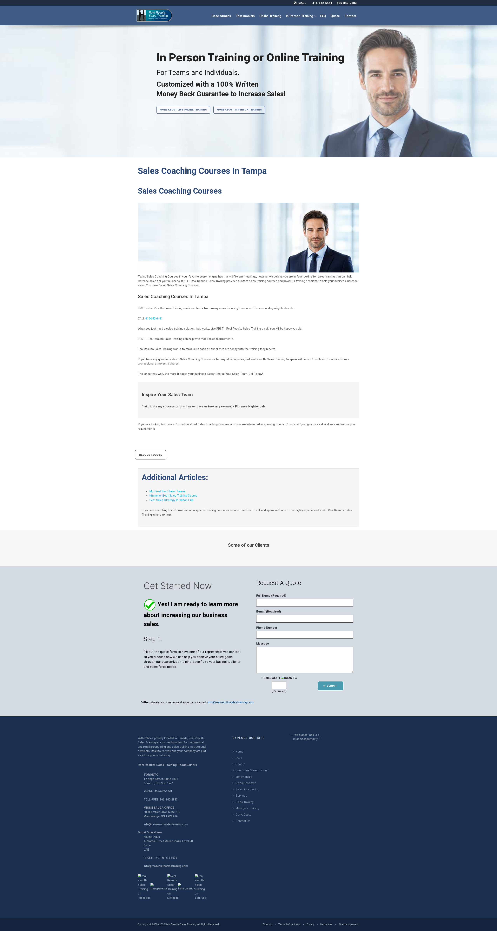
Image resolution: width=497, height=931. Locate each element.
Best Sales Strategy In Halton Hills (171, 500)
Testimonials (245, 16)
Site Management (348, 924)
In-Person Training (300, 16)
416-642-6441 (322, 3)
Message (262, 643)
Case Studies (222, 16)
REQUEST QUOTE (150, 454)
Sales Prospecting (247, 789)
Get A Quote (243, 814)
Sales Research (245, 783)
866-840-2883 (347, 3)
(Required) (279, 691)
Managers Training (247, 808)
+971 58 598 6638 (165, 858)
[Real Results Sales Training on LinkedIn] (172, 886)
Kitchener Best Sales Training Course (173, 495)
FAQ (323, 16)
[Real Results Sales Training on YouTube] (200, 886)
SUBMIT (333, 685)
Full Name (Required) (271, 595)
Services (241, 795)
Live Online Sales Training (251, 770)
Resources (326, 924)
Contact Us (242, 821)
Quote (336, 16)
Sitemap (267, 924)
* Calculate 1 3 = (279, 678)
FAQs (238, 758)
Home (239, 751)
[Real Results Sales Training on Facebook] (144, 886)
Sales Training (244, 802)
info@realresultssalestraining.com (230, 702)
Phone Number (266, 627)
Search (240, 764)
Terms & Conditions (289, 924)
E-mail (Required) (268, 611)
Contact (350, 16)
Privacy (310, 924)
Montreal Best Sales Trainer (167, 491)
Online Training (270, 16)
